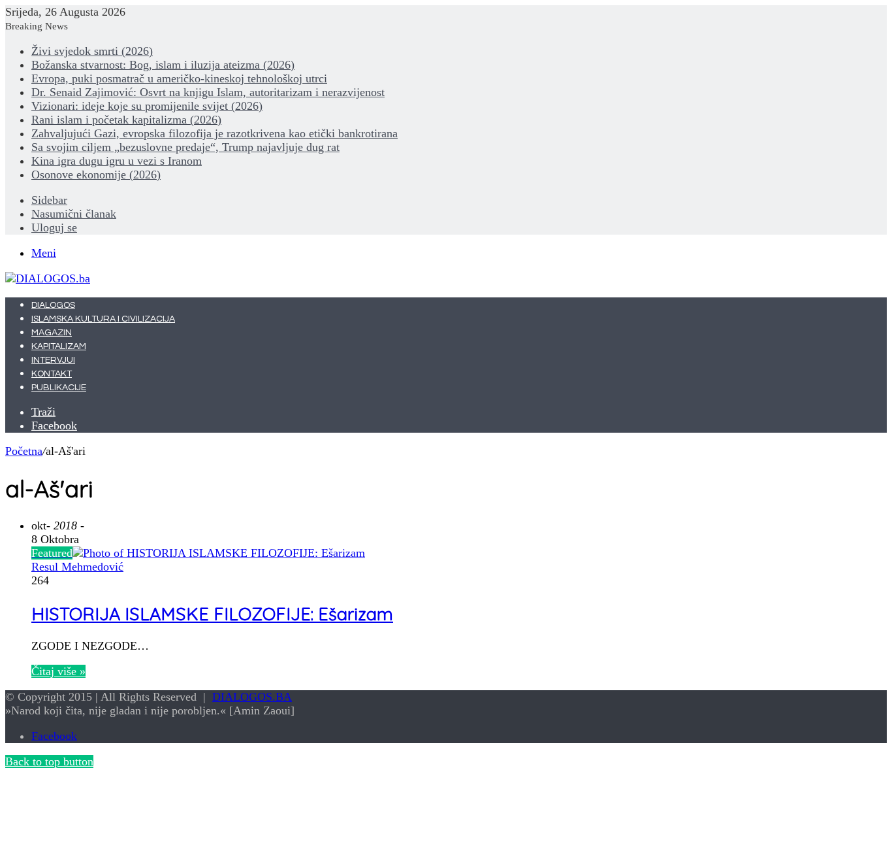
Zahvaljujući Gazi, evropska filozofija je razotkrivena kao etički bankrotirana (214, 133)
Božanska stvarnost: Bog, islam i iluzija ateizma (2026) (163, 64)
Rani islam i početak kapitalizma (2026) (126, 119)
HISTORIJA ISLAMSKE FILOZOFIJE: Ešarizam (212, 614)
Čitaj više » (58, 671)
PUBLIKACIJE (58, 387)
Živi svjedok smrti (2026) (92, 51)
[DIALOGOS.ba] (47, 278)
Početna (23, 451)
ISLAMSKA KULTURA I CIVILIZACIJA (103, 319)
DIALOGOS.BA (252, 696)
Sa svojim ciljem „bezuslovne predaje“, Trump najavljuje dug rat (185, 147)
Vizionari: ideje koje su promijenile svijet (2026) (147, 105)
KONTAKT (51, 373)
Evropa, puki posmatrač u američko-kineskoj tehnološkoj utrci (179, 78)
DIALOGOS (53, 305)
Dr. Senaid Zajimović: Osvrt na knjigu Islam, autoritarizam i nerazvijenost (208, 92)
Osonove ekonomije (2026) (96, 174)
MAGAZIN (51, 332)
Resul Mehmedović (77, 566)
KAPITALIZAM (58, 346)
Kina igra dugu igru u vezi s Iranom (116, 160)
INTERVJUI (53, 360)
